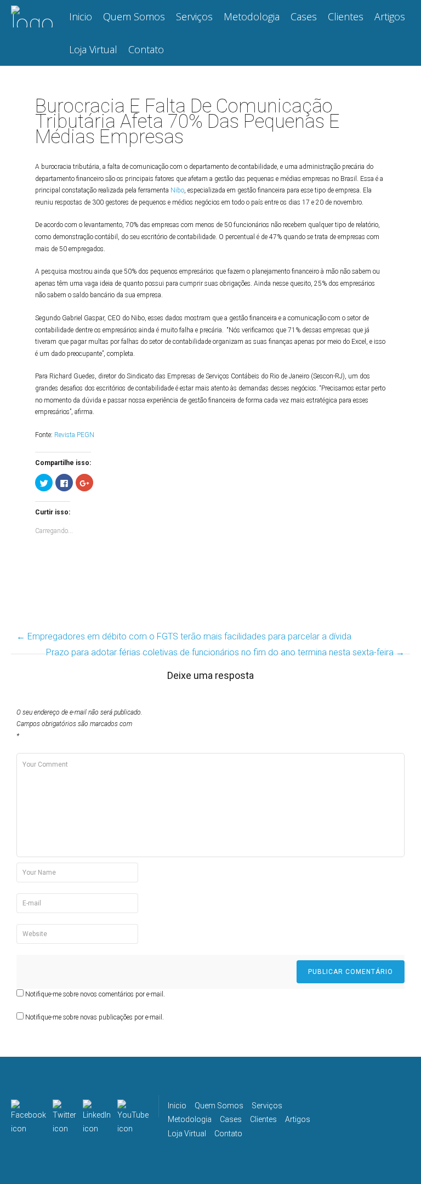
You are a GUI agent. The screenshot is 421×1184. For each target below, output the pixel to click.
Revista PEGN (74, 435)
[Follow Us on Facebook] (28, 1106)
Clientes (345, 16)
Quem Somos (134, 16)
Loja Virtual (93, 49)
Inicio (80, 16)
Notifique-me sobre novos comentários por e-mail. (95, 994)
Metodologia (252, 16)
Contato (146, 49)
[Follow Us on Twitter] (64, 1106)
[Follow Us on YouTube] (133, 1106)
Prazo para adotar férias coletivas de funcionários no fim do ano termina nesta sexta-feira (225, 652)
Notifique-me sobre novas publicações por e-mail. (94, 1017)
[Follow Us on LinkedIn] (97, 1106)
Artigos (389, 16)
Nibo (177, 190)
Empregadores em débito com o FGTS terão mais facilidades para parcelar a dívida (183, 636)
